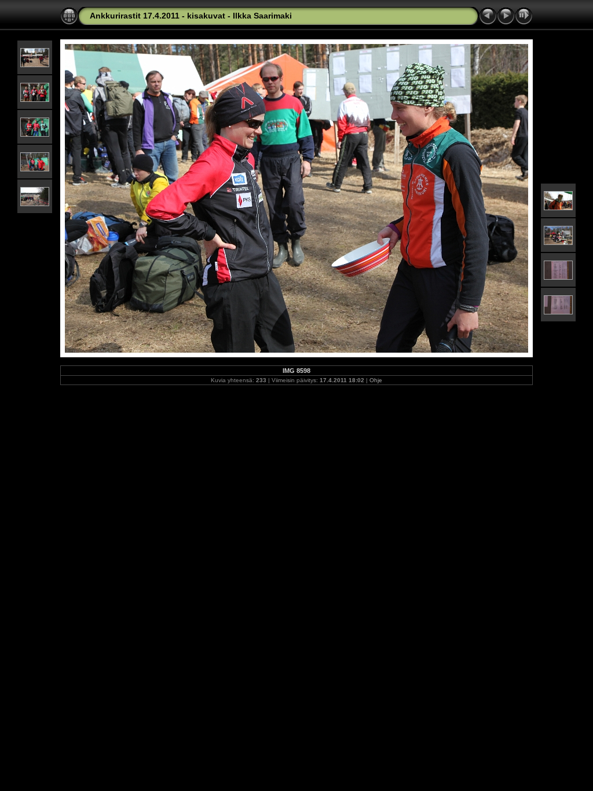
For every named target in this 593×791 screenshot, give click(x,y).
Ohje (375, 380)
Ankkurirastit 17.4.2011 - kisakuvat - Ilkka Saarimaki (191, 15)
